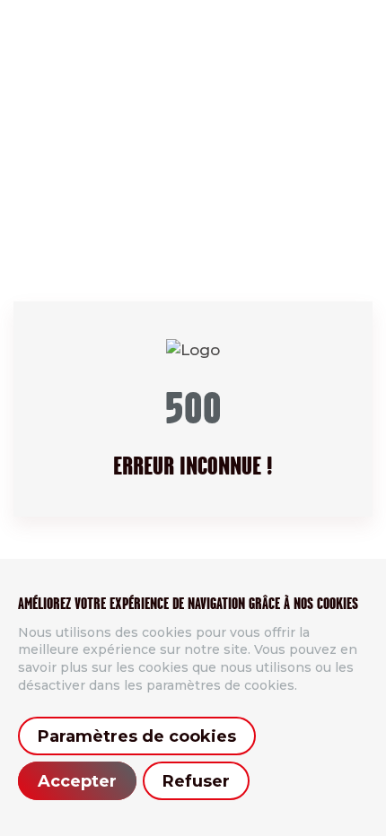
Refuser (196, 781)
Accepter (77, 781)
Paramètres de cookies (137, 736)
